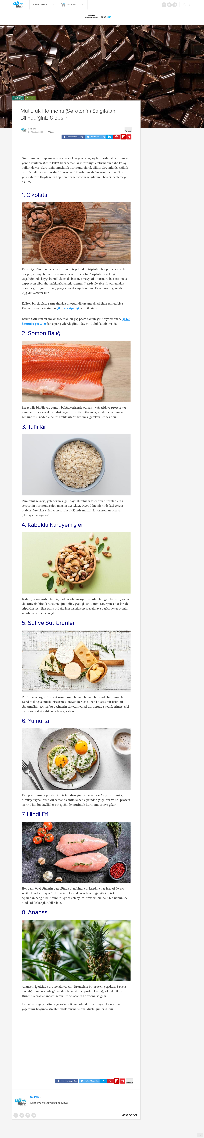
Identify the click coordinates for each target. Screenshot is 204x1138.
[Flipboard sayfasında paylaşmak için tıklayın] (123, 136)
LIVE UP (18, 98)
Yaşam (30, 98)
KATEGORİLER (40, 5)
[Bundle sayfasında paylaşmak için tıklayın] (129, 137)
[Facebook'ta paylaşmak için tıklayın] (73, 137)
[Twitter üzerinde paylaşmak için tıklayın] (95, 137)
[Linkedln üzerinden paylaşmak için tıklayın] (109, 137)
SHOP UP (72, 5)
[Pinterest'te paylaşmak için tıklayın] (116, 137)
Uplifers (32, 129)
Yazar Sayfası (129, 1115)
